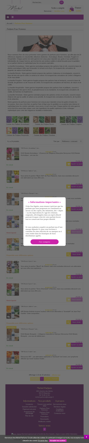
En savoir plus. (43, 440)
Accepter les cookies (57, 440)
